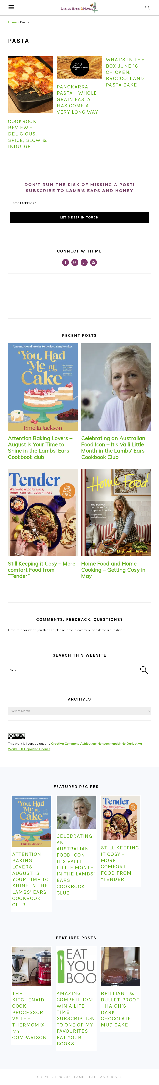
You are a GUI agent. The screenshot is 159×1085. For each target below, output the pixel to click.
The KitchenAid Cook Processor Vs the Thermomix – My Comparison (30, 1015)
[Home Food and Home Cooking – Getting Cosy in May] (116, 512)
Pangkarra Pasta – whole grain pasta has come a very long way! (78, 99)
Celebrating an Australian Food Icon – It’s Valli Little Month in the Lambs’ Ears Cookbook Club (113, 447)
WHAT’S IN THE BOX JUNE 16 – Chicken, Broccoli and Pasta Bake (125, 72)
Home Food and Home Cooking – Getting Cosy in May (113, 569)
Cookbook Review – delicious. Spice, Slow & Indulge (27, 134)
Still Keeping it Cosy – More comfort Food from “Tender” (41, 569)
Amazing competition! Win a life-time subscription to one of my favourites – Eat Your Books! (76, 1018)
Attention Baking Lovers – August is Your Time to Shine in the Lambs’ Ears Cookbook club (40, 447)
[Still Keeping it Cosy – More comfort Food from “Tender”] (43, 512)
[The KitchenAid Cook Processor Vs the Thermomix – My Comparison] (31, 966)
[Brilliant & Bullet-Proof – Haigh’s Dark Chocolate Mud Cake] (120, 966)
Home (12, 22)
